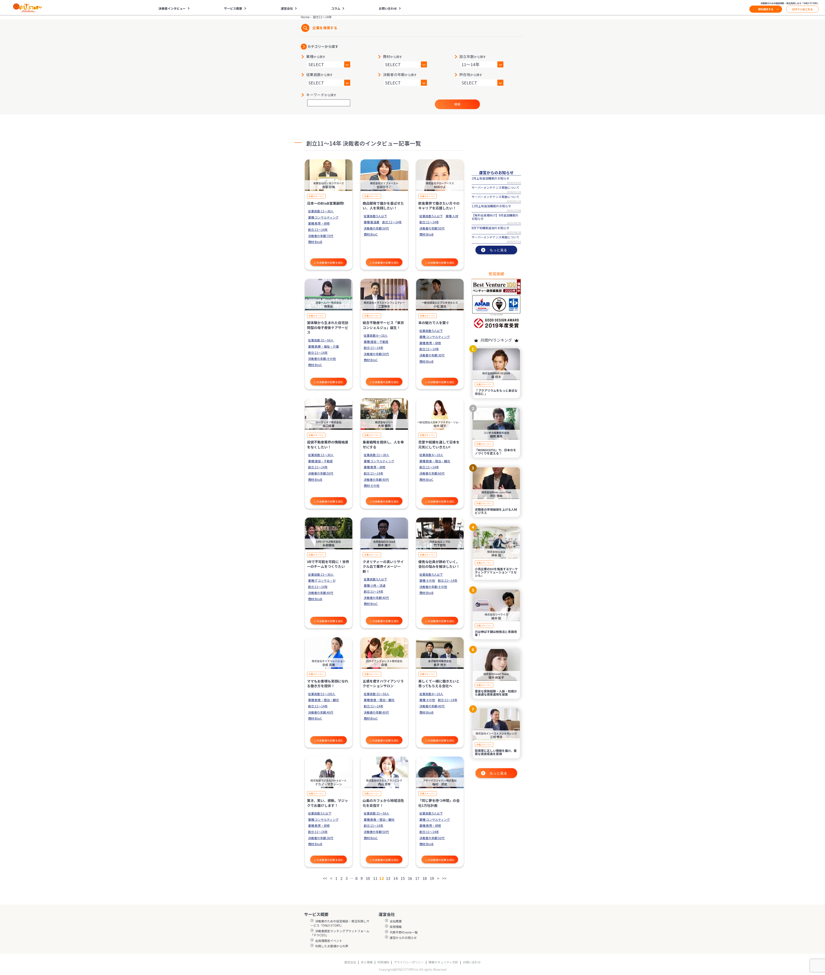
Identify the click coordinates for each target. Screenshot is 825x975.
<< (325, 878)
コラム (335, 8)
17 (417, 878)
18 (424, 878)
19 (432, 878)
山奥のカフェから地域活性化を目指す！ (383, 803)
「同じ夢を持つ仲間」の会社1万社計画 (439, 803)
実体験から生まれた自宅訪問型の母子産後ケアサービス (327, 327)
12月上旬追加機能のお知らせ (491, 206)
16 (410, 878)
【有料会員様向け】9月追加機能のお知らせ (495, 217)
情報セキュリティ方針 (443, 962)
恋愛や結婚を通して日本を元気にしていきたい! (439, 444)
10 (368, 878)
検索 (457, 104)
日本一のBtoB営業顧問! (325, 203)
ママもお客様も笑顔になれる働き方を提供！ (327, 683)
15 (402, 878)
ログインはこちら (802, 9)
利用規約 (383, 962)
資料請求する (765, 9)
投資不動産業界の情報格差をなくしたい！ (327, 444)
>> (444, 878)
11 (375, 878)
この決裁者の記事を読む (329, 262)
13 (388, 878)
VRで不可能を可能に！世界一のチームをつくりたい (328, 564)
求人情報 (367, 962)
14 (395, 878)
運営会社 (350, 962)
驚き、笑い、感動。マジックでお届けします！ (327, 803)
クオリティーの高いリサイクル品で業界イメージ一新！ (383, 566)
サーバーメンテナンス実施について (495, 187)
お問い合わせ (388, 8)
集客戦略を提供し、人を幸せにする (383, 444)
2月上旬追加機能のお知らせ (490, 178)
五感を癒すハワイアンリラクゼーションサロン (383, 683)
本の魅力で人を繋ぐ (433, 322)
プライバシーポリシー (409, 962)
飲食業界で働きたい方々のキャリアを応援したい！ (439, 205)
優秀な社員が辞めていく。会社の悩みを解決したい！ (439, 564)
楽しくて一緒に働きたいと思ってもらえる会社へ (439, 683)
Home (305, 17)
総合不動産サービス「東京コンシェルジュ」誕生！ (383, 325)
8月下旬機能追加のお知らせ (490, 228)
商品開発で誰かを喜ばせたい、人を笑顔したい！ (383, 205)
